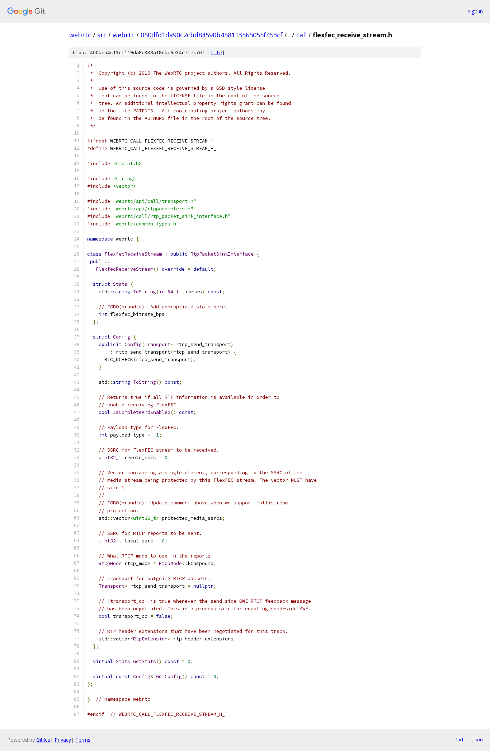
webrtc (80, 35)
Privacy (63, 739)
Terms (82, 739)
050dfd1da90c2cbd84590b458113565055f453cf (212, 35)
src (102, 35)
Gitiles (43, 739)
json (477, 739)
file (216, 53)
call (301, 35)
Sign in (475, 11)
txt (460, 739)
